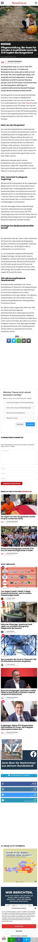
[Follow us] (35, 3)
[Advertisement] (19, 366)
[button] (35, 908)
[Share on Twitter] (14, 340)
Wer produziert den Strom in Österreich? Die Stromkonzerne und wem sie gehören (18, 660)
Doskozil (29, 103)
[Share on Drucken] (23, 340)
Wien (32, 214)
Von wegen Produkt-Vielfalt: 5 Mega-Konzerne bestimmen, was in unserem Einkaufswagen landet (16, 593)
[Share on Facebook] (9, 340)
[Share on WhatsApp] (19, 340)
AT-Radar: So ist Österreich (13, 846)
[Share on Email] (28, 340)
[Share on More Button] (34, 939)
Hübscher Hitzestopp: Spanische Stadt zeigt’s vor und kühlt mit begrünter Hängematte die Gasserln (16, 626)
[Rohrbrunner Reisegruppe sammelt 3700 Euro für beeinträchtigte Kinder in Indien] (19, 536)
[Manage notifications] (3, 938)
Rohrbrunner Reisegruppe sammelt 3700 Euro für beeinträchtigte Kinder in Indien (17, 549)
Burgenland (26, 491)
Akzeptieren (19, 926)
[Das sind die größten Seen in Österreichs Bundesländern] (20, 882)
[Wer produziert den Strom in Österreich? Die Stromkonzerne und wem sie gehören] (19, 645)
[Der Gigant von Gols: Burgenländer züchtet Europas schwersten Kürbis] (19, 504)
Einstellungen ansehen (19, 936)
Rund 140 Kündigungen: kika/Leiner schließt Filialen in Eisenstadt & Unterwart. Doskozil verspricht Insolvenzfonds (18, 692)
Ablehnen (19, 931)
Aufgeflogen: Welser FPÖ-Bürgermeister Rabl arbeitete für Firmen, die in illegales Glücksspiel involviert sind (17, 727)
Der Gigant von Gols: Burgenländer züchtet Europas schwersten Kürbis (18, 517)
